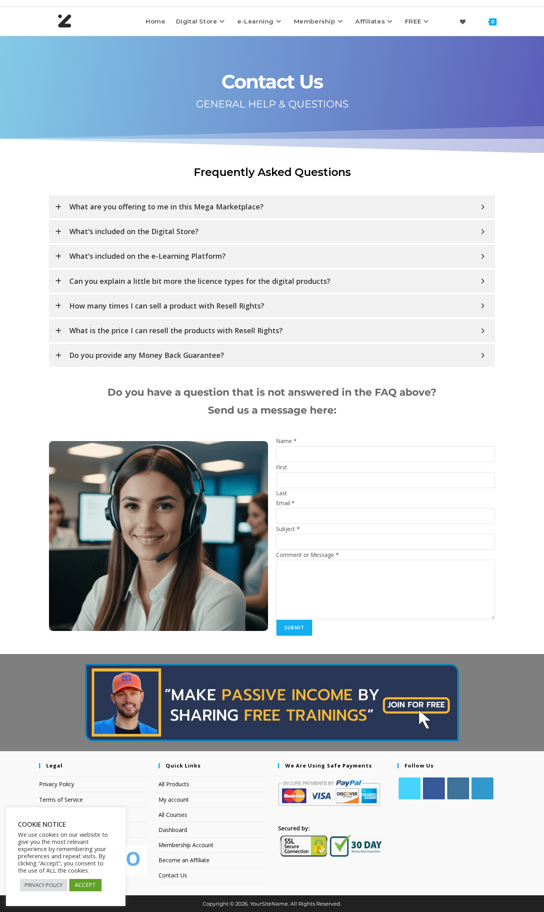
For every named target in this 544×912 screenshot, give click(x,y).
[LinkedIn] (482, 788)
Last (281, 493)
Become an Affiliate (184, 860)
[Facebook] (434, 788)
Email (285, 503)
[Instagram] (458, 788)
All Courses (173, 814)
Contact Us (173, 875)
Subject (288, 529)
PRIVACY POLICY (44, 885)
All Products (174, 784)
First (281, 467)
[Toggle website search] (509, 21)
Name (286, 441)
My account (174, 799)
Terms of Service (61, 799)
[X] (410, 788)
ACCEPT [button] (85, 885)
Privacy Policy (56, 784)
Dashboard (173, 830)
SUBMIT (294, 627)
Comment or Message (307, 555)
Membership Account (186, 845)
